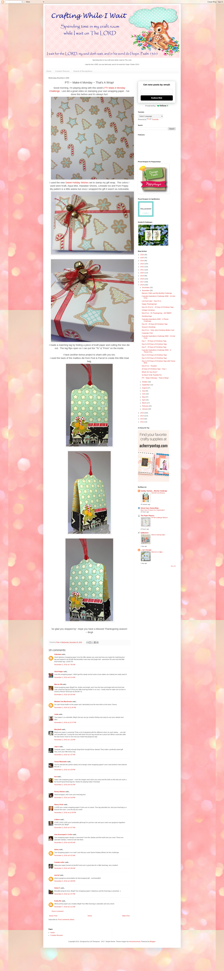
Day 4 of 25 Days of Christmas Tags (154, 355)
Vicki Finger (58, 671)
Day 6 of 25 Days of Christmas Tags (154, 344)
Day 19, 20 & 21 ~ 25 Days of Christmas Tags (158, 307)
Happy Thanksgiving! (149, 304)
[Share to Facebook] (95, 642)
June (144, 394)
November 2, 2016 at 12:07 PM (65, 722)
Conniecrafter (59, 862)
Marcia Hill (58, 684)
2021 (142, 270)
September (146, 385)
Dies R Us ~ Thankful (149, 366)
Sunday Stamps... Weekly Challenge (154, 491)
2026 (142, 255)
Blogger (152, 941)
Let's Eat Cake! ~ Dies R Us (151, 301)
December (146, 287)
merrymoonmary (134, 941)
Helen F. (57, 888)
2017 (142, 282)
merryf (56, 875)
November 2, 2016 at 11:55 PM (65, 812)
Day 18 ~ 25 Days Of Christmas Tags (155, 324)
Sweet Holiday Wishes (77, 182)
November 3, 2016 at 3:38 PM (64, 881)
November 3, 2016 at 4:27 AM (64, 827)
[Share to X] (92, 642)
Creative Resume (62, 71)
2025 (142, 258)
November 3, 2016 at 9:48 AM (64, 868)
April (144, 400)
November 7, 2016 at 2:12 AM (64, 907)
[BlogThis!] (90, 642)
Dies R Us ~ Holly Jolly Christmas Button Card (158, 330)
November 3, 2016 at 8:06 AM (64, 842)
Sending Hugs (147, 316)
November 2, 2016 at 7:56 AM (64, 665)
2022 (142, 267)
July (143, 391)
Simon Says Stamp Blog (149, 508)
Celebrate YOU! (147, 333)
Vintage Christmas (148, 310)
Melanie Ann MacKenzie (63, 701)
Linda (56, 714)
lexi (55, 777)
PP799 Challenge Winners (159, 517)
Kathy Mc (57, 901)
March (144, 403)
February (145, 406)
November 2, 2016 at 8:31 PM (64, 785)
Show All (173, 566)
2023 (142, 264)
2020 (142, 273)
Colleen (57, 819)
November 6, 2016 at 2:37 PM (64, 894)
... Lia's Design (146, 550)
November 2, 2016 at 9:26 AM (64, 694)
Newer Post (53, 916)
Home (48, 71)
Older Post (126, 916)
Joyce (56, 747)
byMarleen (144, 533)
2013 (142, 419)
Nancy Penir (59, 804)
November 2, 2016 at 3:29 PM (64, 770)
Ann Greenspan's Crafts (63, 834)
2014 (142, 416)
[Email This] (87, 642)
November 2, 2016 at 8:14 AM (64, 677)
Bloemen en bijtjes (157, 552)
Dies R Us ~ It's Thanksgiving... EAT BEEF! (157, 313)
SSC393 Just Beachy (158, 493)
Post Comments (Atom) (66, 919)
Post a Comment (57, 911)
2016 (142, 285)
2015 (142, 413)
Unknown (57, 654)
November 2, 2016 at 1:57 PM (64, 755)
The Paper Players (147, 516)
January (145, 409)
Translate (155, 119)
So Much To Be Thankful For (152, 375)
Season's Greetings (149, 327)
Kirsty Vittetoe (59, 792)
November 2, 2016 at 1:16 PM (64, 740)
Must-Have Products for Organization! (153, 510)
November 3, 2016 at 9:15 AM (64, 855)
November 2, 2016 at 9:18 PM (64, 797)
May (143, 397)
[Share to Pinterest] (97, 642)
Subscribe (156, 98)
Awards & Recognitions (82, 71)
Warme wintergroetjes (158, 535)
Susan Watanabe (60, 762)
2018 (142, 279)
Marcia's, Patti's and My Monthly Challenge (157, 293)
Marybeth (57, 729)
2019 (142, 276)
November (146, 290)
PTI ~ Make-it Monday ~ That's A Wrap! (155, 378)
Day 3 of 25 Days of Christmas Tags (154, 358)
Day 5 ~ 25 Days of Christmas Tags (154, 347)
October (145, 382)
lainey (56, 849)
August (144, 388)
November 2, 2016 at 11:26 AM (65, 707)
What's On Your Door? (149, 372)
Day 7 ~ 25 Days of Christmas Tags (154, 341)
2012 (142, 422)
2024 (142, 261)
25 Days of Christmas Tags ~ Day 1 (154, 369)
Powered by (150, 106)
